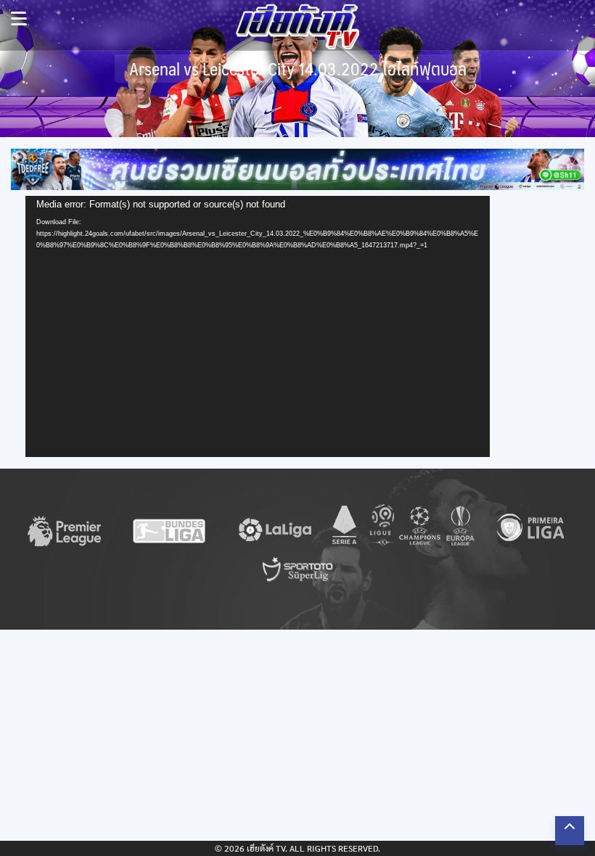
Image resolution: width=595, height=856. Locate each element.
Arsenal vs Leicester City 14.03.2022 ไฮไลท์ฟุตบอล (298, 68)
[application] (257, 326)
